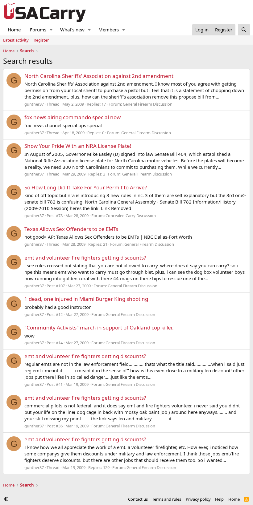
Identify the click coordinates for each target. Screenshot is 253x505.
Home (14, 29)
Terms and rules (166, 499)
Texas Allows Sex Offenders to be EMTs (71, 228)
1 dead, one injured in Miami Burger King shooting (86, 298)
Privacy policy (198, 499)
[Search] (244, 29)
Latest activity (16, 40)
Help (219, 499)
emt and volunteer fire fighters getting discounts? (85, 257)
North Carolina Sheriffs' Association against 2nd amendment (98, 75)
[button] (51, 29)
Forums (38, 29)
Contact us (138, 499)
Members (108, 29)
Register (41, 40)
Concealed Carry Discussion (131, 215)
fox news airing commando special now (72, 117)
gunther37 (34, 104)
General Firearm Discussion (147, 104)
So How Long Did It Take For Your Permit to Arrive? (85, 187)
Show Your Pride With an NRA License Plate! (77, 145)
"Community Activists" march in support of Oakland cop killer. (99, 327)
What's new (72, 29)
